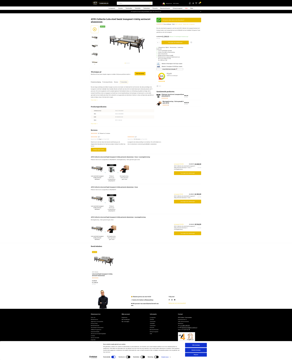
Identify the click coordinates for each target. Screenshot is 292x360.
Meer (180, 8)
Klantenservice (94, 319)
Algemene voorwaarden (97, 321)
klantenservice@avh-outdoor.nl (189, 327)
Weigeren (196, 354)
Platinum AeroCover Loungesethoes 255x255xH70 (173, 95)
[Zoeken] (150, 3)
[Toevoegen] (113, 283)
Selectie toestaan (196, 350)
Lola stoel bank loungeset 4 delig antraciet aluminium (102, 274)
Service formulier (95, 337)
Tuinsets (129, 8)
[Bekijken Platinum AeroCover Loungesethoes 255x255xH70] (158, 96)
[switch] (128, 357)
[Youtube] (174, 300)
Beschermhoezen (161, 8)
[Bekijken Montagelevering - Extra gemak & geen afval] (158, 103)
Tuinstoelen (135, 8)
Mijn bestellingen (126, 319)
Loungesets (123, 8)
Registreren (124, 317)
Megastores (169, 3)
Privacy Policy (94, 323)
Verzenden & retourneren (97, 327)
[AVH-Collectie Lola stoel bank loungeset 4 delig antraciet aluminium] (104, 260)
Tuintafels (141, 8)
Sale (175, 8)
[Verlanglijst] (196, 3)
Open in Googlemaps (183, 329)
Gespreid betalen (95, 331)
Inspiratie (93, 339)
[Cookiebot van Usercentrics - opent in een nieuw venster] (93, 357)
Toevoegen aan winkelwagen (175, 42)
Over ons (93, 317)
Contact (93, 335)
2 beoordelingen (167, 24)
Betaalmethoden (95, 325)
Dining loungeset (169, 8)
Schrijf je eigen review (98, 149)
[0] (199, 3)
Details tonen (165, 357)
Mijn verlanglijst (125, 321)
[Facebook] (169, 300)
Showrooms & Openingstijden (98, 333)
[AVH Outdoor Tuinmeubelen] (100, 3)
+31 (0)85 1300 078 (185, 325)
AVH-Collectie (178, 24)
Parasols (153, 8)
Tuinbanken (148, 8)
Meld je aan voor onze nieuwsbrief (177, 303)
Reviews (116, 82)
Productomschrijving (96, 82)
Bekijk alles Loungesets (189, 24)
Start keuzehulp (140, 73)
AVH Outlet (176, 3)
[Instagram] (172, 300)
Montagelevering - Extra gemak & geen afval (173, 102)
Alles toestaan (196, 345)
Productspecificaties (107, 82)
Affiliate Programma (96, 329)
